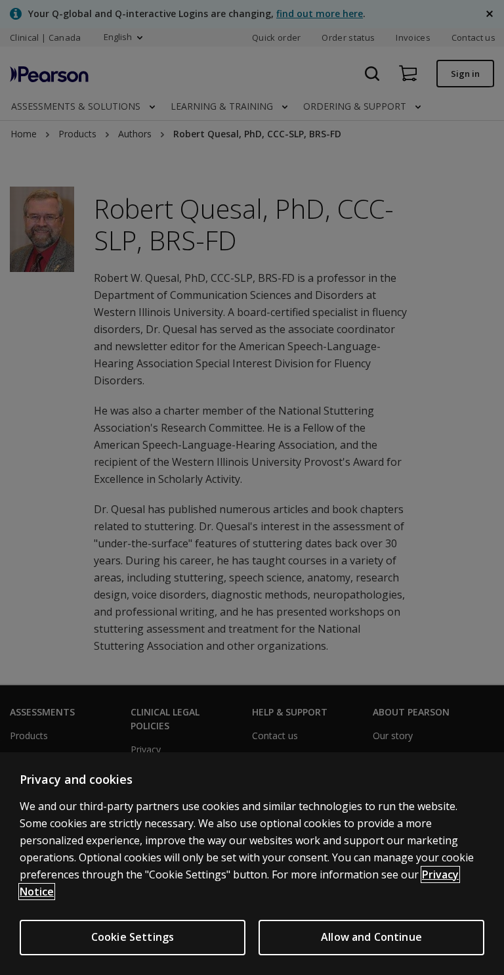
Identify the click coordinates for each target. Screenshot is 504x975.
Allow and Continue (371, 937)
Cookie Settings (132, 937)
